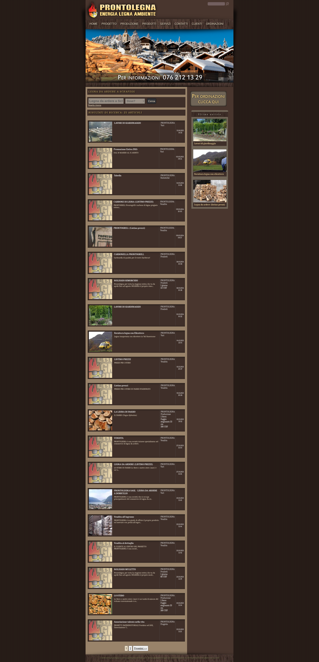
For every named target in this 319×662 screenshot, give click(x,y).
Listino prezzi (121, 385)
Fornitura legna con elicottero (209, 174)
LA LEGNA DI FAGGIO (124, 411)
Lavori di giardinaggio (205, 143)
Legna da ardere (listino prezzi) (209, 204)
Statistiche (165, 178)
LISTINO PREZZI (122, 359)
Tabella (117, 175)
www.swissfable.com (205, 658)
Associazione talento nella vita (129, 621)
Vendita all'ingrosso (124, 516)
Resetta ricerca (94, 105)
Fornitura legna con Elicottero (129, 333)
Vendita (163, 204)
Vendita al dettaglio (124, 543)
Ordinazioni (214, 23)
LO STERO (119, 595)
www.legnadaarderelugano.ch (159, 658)
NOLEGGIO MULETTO (125, 569)
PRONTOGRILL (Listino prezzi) (129, 228)
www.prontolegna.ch (113, 658)
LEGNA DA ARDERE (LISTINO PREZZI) (133, 464)
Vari (162, 125)
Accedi (216, 658)
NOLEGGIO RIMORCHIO (126, 280)
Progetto (109, 23)
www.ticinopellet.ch (178, 658)
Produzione (129, 23)
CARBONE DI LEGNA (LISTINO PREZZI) (134, 201)
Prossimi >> (140, 648)
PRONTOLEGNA (168, 123)
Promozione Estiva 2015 (125, 149)
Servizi (165, 23)
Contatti (181, 23)
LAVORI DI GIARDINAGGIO (127, 123)
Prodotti (149, 23)
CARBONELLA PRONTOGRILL (129, 254)
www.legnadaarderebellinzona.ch (134, 658)
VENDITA (118, 438)
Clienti (197, 23)
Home (94, 23)
